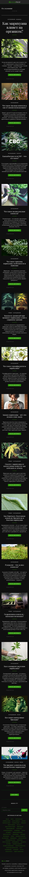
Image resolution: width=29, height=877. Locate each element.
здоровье (16, 834)
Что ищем (3, 807)
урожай (16, 849)
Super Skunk (16, 823)
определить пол (10, 840)
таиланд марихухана (12, 847)
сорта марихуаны (20, 845)
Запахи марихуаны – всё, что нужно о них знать (14, 416)
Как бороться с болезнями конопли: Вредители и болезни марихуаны (14, 518)
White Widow (12, 824)
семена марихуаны (9, 845)
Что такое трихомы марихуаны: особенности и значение (14, 263)
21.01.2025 (14, 161)
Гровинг (10, 312)
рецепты (23, 842)
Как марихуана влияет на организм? (14, 27)
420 (12, 819)
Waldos (24, 823)
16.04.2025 (14, 34)
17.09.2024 (14, 569)
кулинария (5, 838)
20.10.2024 (14, 419)
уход (22, 849)
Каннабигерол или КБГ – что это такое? (14, 157)
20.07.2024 (14, 722)
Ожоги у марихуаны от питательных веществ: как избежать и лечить (14, 466)
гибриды (17, 830)
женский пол (7, 834)
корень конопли (21, 836)
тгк (21, 847)
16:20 (8, 819)
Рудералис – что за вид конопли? (14, 566)
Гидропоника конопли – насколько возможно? (14, 615)
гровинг (9, 832)
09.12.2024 (14, 322)
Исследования (11, 19)
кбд (13, 836)
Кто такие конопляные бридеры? (14, 718)
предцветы (16, 842)
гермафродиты (8, 830)
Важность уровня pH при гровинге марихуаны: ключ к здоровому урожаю (14, 318)
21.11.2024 (14, 370)
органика (20, 840)
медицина (13, 838)
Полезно (19, 153)
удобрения (8, 849)
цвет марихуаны (19, 851)
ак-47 (19, 824)
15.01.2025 (14, 216)
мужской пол (22, 838)
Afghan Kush (19, 819)
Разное (18, 714)
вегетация (20, 826)
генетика (19, 828)
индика (23, 834)
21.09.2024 (14, 522)
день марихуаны (18, 832)
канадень (6, 836)
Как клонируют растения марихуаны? (14, 667)
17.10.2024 (14, 470)
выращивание (10, 828)
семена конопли (17, 844)
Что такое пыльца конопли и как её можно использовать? (14, 106)
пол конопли (6, 842)
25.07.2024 (14, 671)
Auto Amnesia (16, 821)
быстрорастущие (10, 826)
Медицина (18, 19)
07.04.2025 (14, 110)
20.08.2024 (14, 619)
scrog (24, 821)
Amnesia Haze (6, 821)
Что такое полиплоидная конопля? (14, 212)
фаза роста (9, 851)
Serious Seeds (6, 823)
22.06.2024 (14, 769)
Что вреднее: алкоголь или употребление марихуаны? (14, 766)
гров (23, 830)
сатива (9, 844)
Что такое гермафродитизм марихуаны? (14, 367)
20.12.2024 (14, 268)
